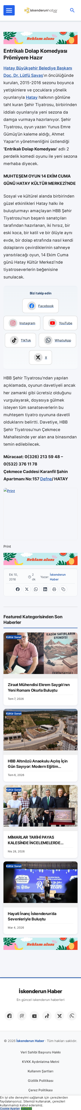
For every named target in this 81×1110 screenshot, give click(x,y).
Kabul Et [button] (26, 1108)
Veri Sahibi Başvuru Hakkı (41, 1052)
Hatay (32, 97)
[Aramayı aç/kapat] (72, 10)
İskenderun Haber (58, 577)
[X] (59, 1015)
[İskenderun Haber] (40, 10)
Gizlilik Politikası (40, 1081)
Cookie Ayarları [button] (10, 1108)
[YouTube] (34, 1015)
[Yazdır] (54, 589)
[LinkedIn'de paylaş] (45, 589)
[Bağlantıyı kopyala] (63, 589)
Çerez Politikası (40, 1090)
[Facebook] (9, 1015)
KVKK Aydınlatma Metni (40, 1062)
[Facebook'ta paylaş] (18, 589)
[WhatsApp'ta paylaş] (36, 589)
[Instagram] (22, 1015)
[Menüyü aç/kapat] (9, 10)
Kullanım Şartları (40, 1071)
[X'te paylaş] (27, 589)
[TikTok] (47, 1015)
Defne (46, 478)
